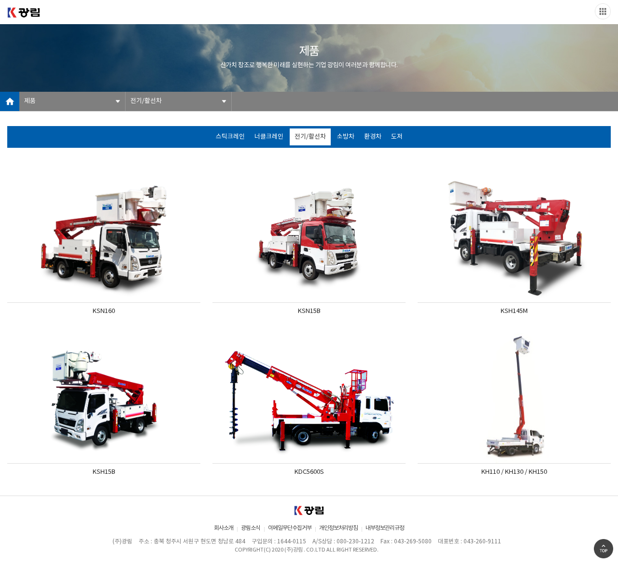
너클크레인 (268, 137)
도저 (397, 137)
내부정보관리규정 (384, 528)
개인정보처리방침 (338, 528)
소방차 (345, 137)
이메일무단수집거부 (289, 528)
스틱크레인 (230, 137)
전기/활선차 (146, 101)
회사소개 (223, 528)
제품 (30, 101)
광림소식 (250, 528)
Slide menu (603, 11)
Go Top (603, 548)
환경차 (372, 137)
